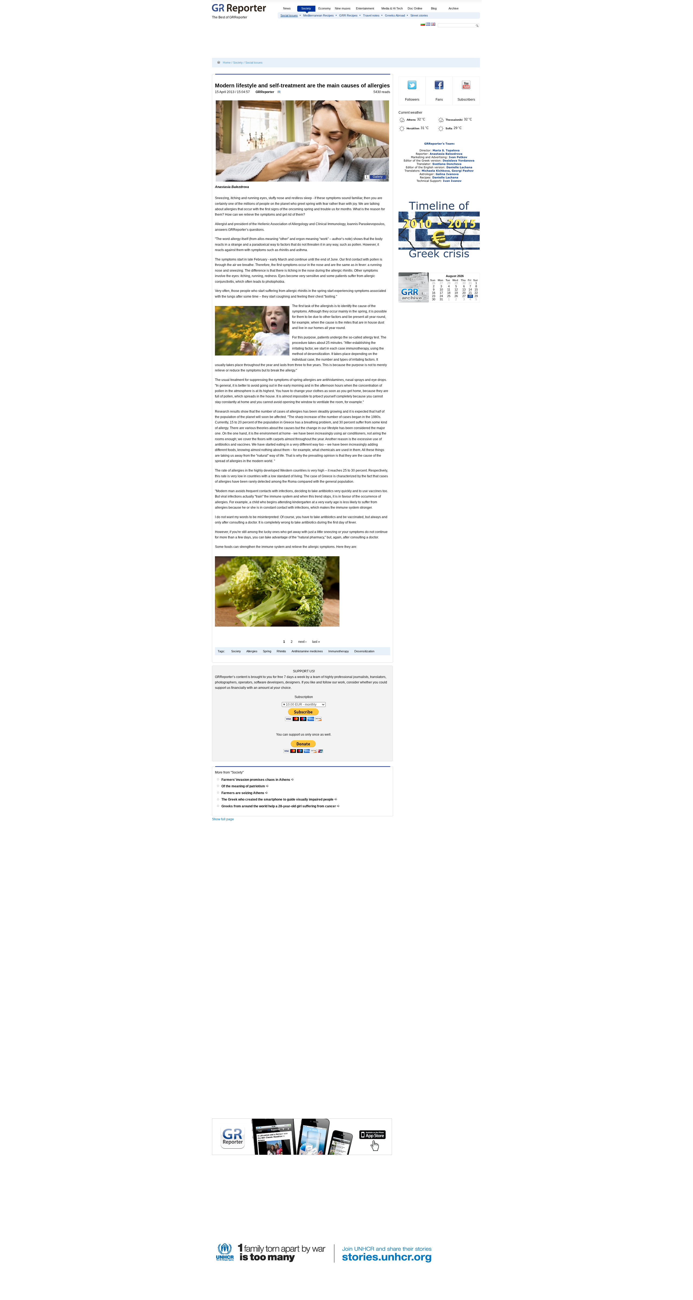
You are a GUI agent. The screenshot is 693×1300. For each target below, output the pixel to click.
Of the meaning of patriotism (243, 786)
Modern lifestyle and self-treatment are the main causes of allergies (302, 85)
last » (316, 642)
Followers (412, 99)
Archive (454, 8)
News (287, 8)
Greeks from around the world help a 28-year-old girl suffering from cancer (279, 806)
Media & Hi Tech (392, 8)
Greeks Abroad (395, 15)
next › (302, 642)
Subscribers (466, 99)
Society (306, 8)
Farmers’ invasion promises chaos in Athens (256, 780)
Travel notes (371, 15)
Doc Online (415, 8)
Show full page (223, 819)
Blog (434, 8)
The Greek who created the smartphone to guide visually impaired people (277, 799)
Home (227, 62)
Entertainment (365, 8)
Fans (439, 99)
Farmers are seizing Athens (243, 793)
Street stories (419, 15)
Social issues (289, 15)
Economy (324, 8)
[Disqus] (303, 900)
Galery (378, 177)
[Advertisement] (310, 44)
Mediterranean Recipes (318, 15)
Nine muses (343, 8)
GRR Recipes (348, 15)
